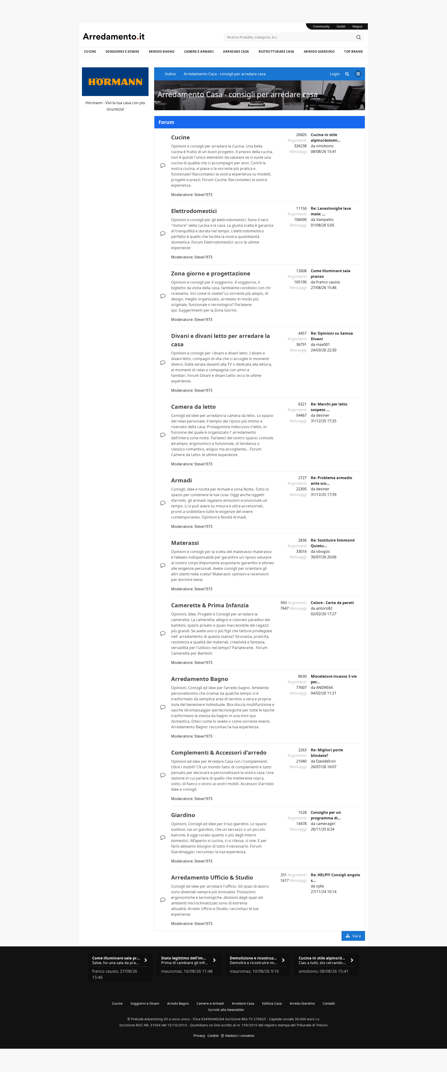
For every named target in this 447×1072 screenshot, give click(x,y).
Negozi (357, 26)
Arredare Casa (236, 51)
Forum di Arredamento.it (153, 36)
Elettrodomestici (194, 211)
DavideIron (326, 761)
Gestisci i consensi (239, 1035)
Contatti (329, 1003)
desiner (322, 415)
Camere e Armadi (199, 51)
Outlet (341, 26)
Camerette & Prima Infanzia (210, 605)
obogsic (323, 551)
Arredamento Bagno (199, 679)
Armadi (181, 480)
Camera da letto (193, 406)
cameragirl (325, 823)
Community (321, 26)
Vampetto (325, 219)
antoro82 (324, 608)
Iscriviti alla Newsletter (226, 1009)
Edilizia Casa (272, 1003)
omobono (325, 145)
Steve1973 (203, 194)
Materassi (185, 542)
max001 (323, 344)
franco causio (328, 282)
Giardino (183, 815)
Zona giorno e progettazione (210, 273)
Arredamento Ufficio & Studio (212, 877)
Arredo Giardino (319, 51)
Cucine (90, 51)
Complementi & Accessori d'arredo (219, 752)
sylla (320, 886)
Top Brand (353, 51)
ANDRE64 (324, 687)
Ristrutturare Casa (276, 51)
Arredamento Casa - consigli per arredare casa (238, 94)
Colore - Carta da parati (332, 602)
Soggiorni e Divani (122, 51)
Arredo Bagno (162, 51)
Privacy (199, 1035)
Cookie (212, 1035)
